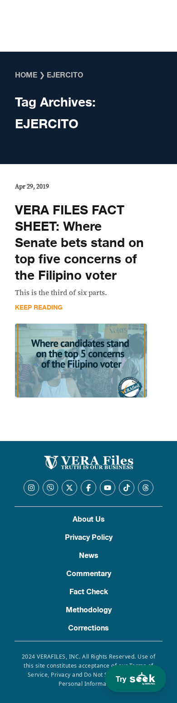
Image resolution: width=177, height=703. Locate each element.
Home (26, 75)
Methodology (89, 610)
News (88, 556)
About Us (89, 519)
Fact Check (88, 592)
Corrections (88, 628)
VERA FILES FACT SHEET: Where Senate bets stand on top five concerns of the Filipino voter (79, 243)
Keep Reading (39, 307)
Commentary (88, 574)
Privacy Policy (89, 537)
